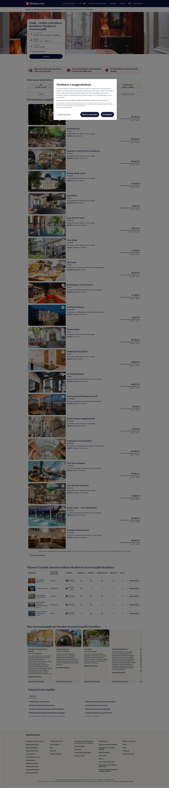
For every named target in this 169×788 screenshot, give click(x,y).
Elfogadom (107, 114)
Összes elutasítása (90, 114)
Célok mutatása (64, 114)
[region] (85, 99)
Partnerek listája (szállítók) (64, 107)
